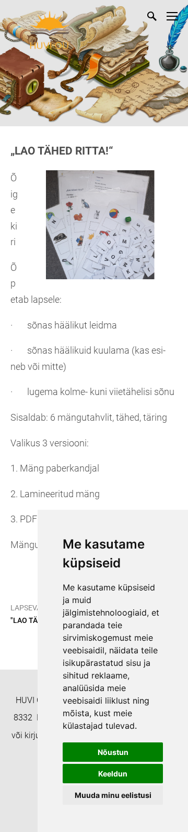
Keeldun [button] (112, 773)
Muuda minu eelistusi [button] (113, 795)
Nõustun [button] (113, 752)
